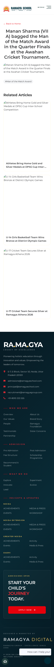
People (6, 423)
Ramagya (28, 639)
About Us (34, 414)
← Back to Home (12, 23)
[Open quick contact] (5, 661)
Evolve (33, 485)
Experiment (36, 480)
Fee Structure (10, 455)
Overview (8, 414)
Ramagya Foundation (36, 425)
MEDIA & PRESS (37, 508)
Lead (5, 489)
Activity (33, 541)
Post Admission (38, 450)
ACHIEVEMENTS (11, 508)
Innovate (7, 485)
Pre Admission (10, 450)
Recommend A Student (11, 464)
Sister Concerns (38, 431)
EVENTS (7, 513)
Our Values (8, 419)
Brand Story (36, 419)
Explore (7, 480)
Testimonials (9, 431)
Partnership (9, 435)
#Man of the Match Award (18, 81)
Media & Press (36, 545)
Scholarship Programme (36, 456)
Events (6, 545)
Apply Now (25, 610)
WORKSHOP (35, 513)
